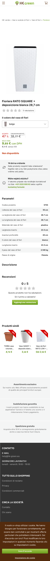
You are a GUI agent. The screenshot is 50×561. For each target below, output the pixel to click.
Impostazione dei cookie (25, 558)
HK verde (16, 2)
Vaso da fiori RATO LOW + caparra (41, 348)
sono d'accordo (25, 551)
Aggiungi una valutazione (25, 302)
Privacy (5, 485)
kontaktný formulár (16, 187)
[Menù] (3, 3)
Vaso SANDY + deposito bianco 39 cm (25, 348)
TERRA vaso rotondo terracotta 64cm (9, 348)
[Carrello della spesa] (46, 3)
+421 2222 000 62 (22, 184)
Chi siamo (6, 512)
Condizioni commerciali (13, 491)
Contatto (6, 507)
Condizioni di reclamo (12, 481)
